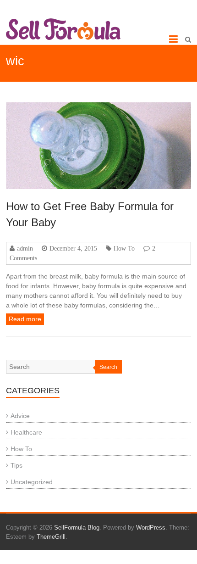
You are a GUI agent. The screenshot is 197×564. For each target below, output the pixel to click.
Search (108, 367)
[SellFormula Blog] (63, 29)
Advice (20, 415)
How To (124, 248)
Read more (25, 319)
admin (25, 248)
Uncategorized (32, 482)
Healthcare (26, 432)
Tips (16, 465)
